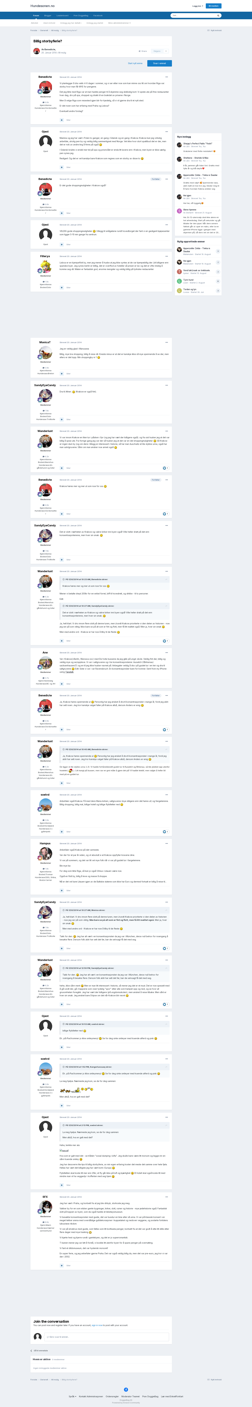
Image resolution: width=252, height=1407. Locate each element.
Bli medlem (213, 6)
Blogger (47, 15)
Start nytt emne (135, 63)
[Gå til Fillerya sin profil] (45, 266)
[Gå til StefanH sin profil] (179, 211)
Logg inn (197, 6)
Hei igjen (187, 195)
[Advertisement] (101, 315)
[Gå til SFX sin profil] (45, 1207)
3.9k (46, 368)
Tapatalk (69, 672)
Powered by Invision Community (126, 1403)
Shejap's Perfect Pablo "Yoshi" (197, 143)
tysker (186, 273)
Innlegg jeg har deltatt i (70, 23)
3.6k (46, 820)
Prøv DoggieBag (81, 15)
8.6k (46, 1222)
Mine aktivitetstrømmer (119, 23)
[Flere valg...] (167, 77)
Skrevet (198, 146)
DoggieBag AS (126, 1400)
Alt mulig (62, 52)
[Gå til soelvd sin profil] (45, 804)
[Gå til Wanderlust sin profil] (45, 441)
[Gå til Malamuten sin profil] (179, 249)
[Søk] (218, 15)
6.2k (46, 456)
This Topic (206, 15)
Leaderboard (62, 15)
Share (143, 51)
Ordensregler (112, 1396)
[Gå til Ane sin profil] (45, 662)
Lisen (185, 282)
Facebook (98, 15)
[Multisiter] (62, 120)
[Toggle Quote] (64, 579)
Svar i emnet (159, 63)
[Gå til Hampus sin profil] (45, 853)
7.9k (47, 410)
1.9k (47, 869)
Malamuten (188, 254)
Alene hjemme (189, 210)
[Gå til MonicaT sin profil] (45, 352)
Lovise (186, 292)
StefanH (189, 212)
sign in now (97, 1325)
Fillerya (45, 256)
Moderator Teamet (130, 1396)
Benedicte (49, 49)
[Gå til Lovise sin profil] (179, 290)
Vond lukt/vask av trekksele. (196, 270)
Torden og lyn (189, 289)
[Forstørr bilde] (100, 144)
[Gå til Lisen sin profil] (179, 281)
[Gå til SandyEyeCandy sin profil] (45, 395)
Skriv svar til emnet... (59, 1337)
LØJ (188, 146)
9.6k (46, 102)
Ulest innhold (49, 23)
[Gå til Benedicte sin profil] (36, 51)
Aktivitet (34, 23)
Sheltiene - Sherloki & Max (195, 158)
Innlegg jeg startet (95, 23)
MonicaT (45, 342)
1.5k (47, 281)
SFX (45, 1196)
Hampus (45, 843)
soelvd (45, 794)
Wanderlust (45, 431)
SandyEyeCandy (45, 385)
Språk (72, 1396)
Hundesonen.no (42, 6)
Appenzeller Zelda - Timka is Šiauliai (200, 175)
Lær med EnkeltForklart (172, 1396)
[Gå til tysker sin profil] (179, 271)
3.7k (46, 678)
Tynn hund (188, 280)
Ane (45, 652)
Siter (68, 120)
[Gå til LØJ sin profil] (179, 144)
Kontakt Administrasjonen (91, 1396)
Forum (36, 15)
